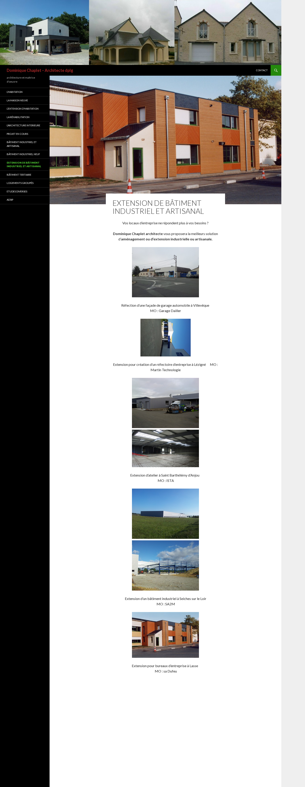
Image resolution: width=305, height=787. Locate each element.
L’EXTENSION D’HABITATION (23, 108)
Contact (262, 70)
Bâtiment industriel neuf (23, 154)
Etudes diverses (17, 191)
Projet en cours (17, 133)
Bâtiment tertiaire (19, 174)
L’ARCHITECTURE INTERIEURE (23, 125)
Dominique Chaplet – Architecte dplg (40, 70)
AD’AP (10, 199)
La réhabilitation (18, 117)
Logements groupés (20, 182)
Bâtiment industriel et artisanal (22, 144)
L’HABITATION (15, 91)
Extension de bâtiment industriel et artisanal (24, 164)
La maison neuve (17, 100)
